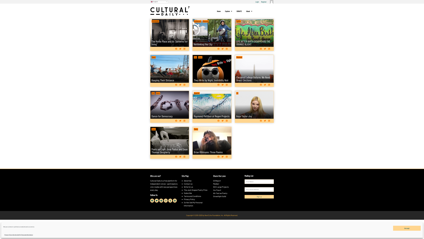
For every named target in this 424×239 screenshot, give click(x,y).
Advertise (187, 181)
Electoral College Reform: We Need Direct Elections (253, 79)
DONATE (239, 11)
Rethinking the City (203, 44)
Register (264, 2)
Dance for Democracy (162, 116)
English (155, 1)
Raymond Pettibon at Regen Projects (212, 116)
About (248, 11)
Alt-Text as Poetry (220, 193)
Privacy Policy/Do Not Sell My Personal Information (18, 234)
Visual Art (196, 93)
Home (219, 11)
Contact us (188, 184)
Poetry (200, 57)
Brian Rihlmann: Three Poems (208, 152)
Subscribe (188, 193)
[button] (176, 48)
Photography (155, 21)
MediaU (216, 184)
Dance (153, 57)
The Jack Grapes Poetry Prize (195, 190)
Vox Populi (217, 190)
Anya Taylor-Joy (244, 116)
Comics (238, 21)
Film (195, 57)
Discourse (205, 21)
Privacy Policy (189, 199)
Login (257, 2)
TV (237, 93)
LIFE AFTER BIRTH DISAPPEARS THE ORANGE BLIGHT (253, 43)
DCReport (217, 181)
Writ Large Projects (221, 187)
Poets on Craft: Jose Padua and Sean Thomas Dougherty (169, 150)
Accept (407, 228)
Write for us (188, 187)
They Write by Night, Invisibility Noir (211, 80)
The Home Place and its (169, 43)
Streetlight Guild (219, 196)
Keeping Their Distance (162, 80)
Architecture (197, 21)
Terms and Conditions (192, 196)
